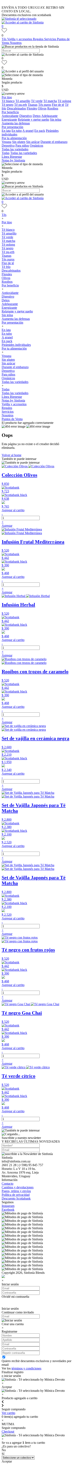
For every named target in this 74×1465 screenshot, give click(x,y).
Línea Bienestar (12, 156)
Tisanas (32, 104)
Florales (32, 108)
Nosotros (16, 43)
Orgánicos (36, 145)
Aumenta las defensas (16, 123)
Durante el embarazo (53, 142)
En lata (6, 130)
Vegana (6, 142)
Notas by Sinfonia (13, 160)
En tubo (17, 130)
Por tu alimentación (14, 138)
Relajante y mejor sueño (33, 119)
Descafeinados (16, 108)
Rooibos (52, 108)
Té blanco (8, 101)
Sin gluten (18, 142)
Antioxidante (10, 116)
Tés (4, 39)
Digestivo (25, 116)
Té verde (37, 101)
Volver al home (11, 455)
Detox (37, 116)
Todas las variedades (15, 149)
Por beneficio (10, 112)
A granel (28, 130)
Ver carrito (8, 1413)
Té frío (6, 267)
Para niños (22, 145)
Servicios (50, 39)
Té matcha (50, 101)
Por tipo (7, 97)
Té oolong (64, 101)
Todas (5, 153)
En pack (39, 130)
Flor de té (58, 104)
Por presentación (12, 127)
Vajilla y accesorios (20, 39)
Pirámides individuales (16, 345)
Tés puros (44, 104)
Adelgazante (49, 116)
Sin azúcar (33, 142)
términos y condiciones (26, 1368)
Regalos (38, 39)
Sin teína (55, 119)
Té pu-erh (20, 104)
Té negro (7, 104)
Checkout (8, 1431)
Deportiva (8, 145)
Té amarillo (22, 101)
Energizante (9, 119)
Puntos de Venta (12, 419)
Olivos (42, 108)
